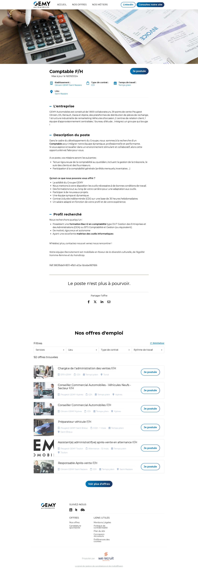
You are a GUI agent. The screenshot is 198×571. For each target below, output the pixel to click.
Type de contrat (109, 350)
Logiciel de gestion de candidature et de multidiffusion (99, 566)
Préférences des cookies (102, 540)
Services (40, 350)
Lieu (70, 350)
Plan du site (99, 531)
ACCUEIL (62, 4)
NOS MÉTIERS (100, 4)
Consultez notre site (150, 4)
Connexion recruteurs (99, 535)
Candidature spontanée (75, 527)
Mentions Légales (102, 522)
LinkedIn (128, 4)
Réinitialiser (158, 343)
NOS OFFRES (79, 4)
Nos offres (74, 522)
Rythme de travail (143, 350)
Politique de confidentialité (101, 527)
